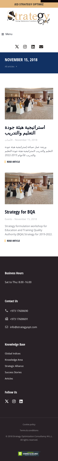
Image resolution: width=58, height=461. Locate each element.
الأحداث (9, 139)
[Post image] (29, 103)
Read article (13, 162)
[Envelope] (41, 47)
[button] (7, 34)
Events (8, 219)
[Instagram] (25, 47)
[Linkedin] (33, 47)
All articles (9, 66)
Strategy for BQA (20, 212)
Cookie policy (29, 424)
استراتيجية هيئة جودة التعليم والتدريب (25, 130)
